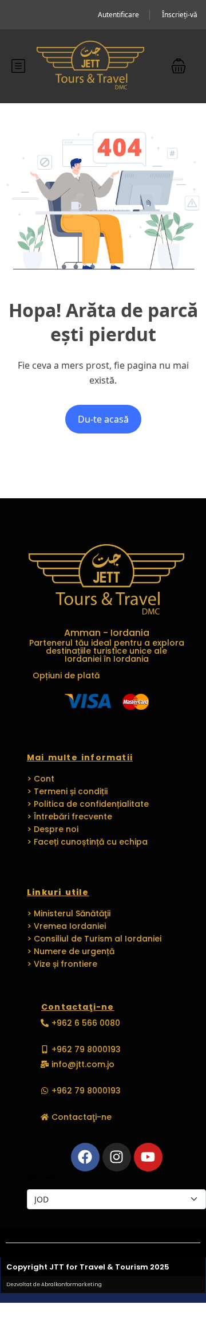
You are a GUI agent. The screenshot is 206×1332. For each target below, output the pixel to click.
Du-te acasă (103, 419)
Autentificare (118, 14)
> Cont (40, 778)
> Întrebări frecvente (69, 816)
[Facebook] (85, 1157)
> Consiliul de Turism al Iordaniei (94, 938)
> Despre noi (52, 829)
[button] (178, 65)
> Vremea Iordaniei (66, 926)
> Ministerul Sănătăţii (68, 913)
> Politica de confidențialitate (88, 804)
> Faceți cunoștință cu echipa (87, 841)
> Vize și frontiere (62, 964)
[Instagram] (116, 1157)
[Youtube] (148, 1157)
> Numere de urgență (70, 951)
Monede (42, 1177)
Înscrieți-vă (179, 14)
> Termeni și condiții (67, 791)
